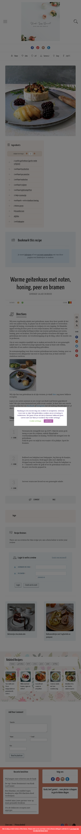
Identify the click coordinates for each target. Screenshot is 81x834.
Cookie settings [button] (35, 421)
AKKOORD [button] (48, 421)
